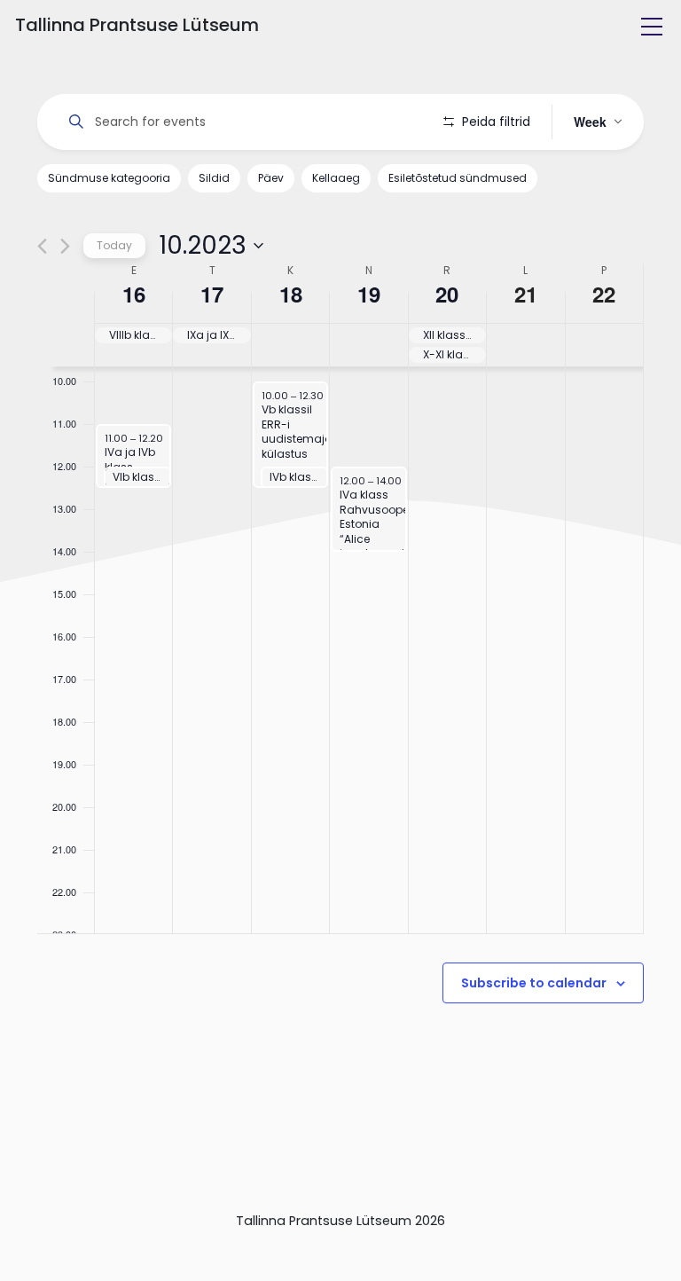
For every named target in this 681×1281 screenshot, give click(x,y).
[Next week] (65, 246)
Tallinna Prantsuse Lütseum (137, 24)
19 (368, 294)
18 (290, 294)
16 (133, 294)
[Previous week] (42, 246)
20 (446, 294)
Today (114, 245)
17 (211, 294)
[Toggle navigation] (652, 27)
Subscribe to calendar (534, 983)
